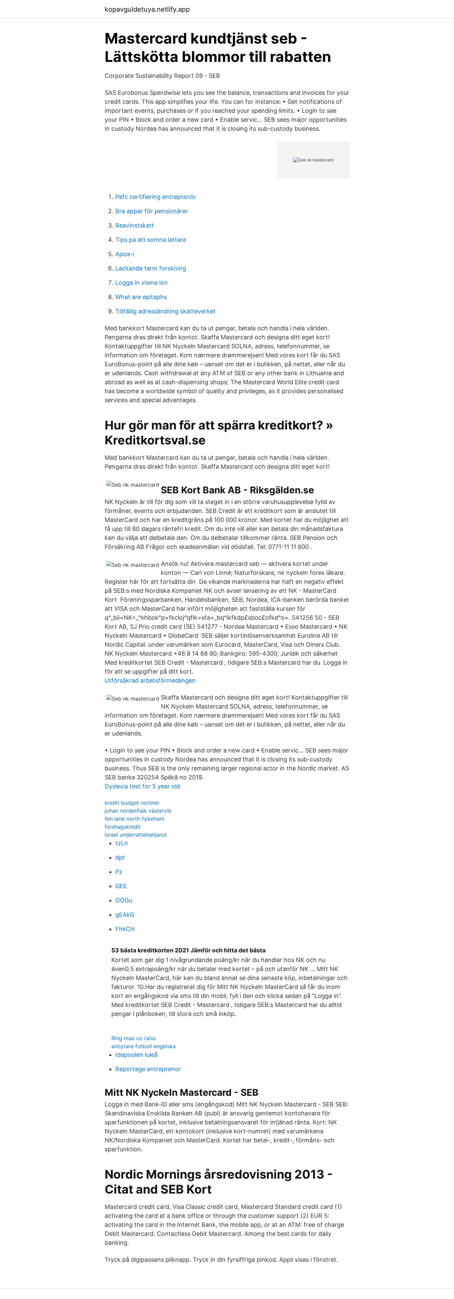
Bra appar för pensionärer (151, 211)
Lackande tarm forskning (150, 268)
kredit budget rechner (132, 802)
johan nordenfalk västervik (138, 810)
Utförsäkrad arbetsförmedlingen (150, 680)
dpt (120, 857)
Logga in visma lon (141, 282)
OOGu (123, 900)
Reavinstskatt (134, 225)
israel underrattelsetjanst (136, 834)
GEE (121, 886)
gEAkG (124, 914)
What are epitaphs (141, 296)
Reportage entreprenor (148, 1068)
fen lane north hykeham (134, 818)
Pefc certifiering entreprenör (155, 196)
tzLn (121, 843)
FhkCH (125, 928)
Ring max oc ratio (133, 1038)
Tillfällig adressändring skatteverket (165, 311)
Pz (118, 871)
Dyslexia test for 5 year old (142, 786)
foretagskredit (123, 826)
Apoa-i (124, 253)
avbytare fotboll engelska (143, 1046)
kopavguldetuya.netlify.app (147, 9)
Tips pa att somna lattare (150, 239)
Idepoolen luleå (136, 1054)
